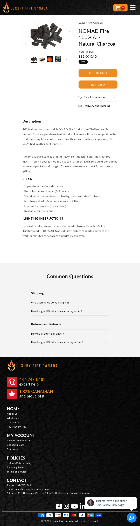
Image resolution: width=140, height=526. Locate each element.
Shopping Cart (15, 444)
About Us (12, 413)
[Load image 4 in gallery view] (58, 59)
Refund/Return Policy (19, 463)
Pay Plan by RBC (17, 426)
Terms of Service (17, 471)
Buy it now (98, 84)
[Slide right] (66, 59)
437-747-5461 (24, 485)
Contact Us (13, 422)
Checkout (12, 449)
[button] (98, 97)
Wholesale (13, 418)
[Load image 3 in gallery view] (50, 59)
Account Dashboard (18, 440)
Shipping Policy (16, 467)
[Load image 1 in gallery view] (34, 59)
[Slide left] (26, 59)
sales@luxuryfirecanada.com (32, 489)
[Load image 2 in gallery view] (42, 59)
